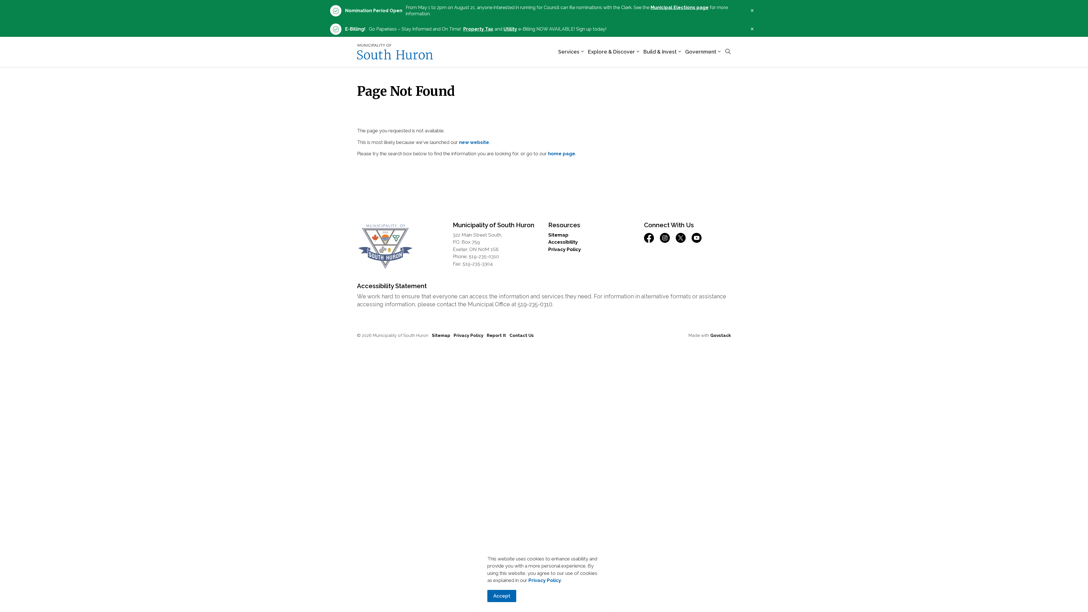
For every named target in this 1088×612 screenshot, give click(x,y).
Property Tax (478, 29)
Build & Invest (660, 52)
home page (561, 153)
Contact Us (521, 335)
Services (568, 52)
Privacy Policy (544, 580)
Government (700, 52)
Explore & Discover (611, 52)
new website (474, 142)
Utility (510, 29)
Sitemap (558, 235)
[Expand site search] (728, 52)
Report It (496, 335)
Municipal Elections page (680, 7)
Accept (501, 596)
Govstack (720, 335)
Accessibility (563, 242)
